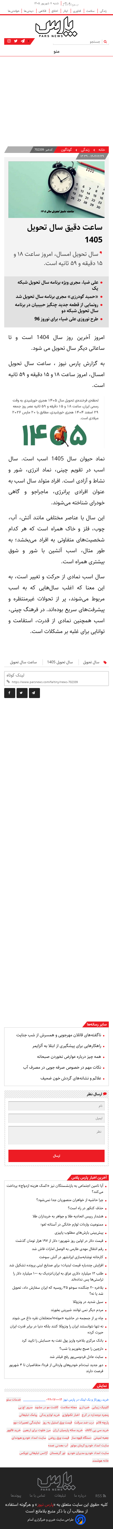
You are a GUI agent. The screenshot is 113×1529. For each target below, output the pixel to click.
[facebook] (9, 693)
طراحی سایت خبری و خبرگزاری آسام (51, 1519)
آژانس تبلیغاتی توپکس (33, 1453)
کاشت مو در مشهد (46, 1407)
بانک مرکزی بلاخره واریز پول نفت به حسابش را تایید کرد (62, 1340)
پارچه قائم (102, 1422)
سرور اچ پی (25, 1407)
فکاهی (43, 11)
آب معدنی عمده (58, 1445)
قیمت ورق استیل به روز (57, 1422)
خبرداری (84, 1407)
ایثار (66, 11)
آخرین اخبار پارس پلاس (89, 1178)
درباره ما (80, 1495)
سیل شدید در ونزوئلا (88, 1302)
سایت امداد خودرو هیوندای (29, 1437)
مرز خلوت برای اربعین (37, 1430)
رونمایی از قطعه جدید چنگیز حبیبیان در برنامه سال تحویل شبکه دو (56, 308)
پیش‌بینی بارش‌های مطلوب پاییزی (79, 1233)
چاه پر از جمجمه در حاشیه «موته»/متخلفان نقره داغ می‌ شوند (57, 1318)
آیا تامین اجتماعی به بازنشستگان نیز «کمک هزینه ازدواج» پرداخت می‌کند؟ (55, 1189)
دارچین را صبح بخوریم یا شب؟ (81, 1349)
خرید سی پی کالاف (97, 1430)
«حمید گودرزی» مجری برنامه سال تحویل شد (57, 297)
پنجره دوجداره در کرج (95, 1414)
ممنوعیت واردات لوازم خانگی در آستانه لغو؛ (71, 1224)
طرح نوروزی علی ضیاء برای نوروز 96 (66, 319)
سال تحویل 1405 (60, 662)
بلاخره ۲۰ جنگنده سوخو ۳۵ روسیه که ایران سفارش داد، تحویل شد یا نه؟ (57, 1291)
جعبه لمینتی (101, 1437)
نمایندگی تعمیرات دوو (26, 1422)
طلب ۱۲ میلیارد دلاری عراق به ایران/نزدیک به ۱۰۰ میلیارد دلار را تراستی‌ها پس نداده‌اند (58, 1276)
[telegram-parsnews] (22, 41)
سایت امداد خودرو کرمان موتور (89, 1445)
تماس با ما (38, 1495)
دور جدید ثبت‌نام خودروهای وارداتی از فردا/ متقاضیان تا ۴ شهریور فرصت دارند (56, 1368)
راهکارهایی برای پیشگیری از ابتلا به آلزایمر (66, 1046)
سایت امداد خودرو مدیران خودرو (88, 1453)
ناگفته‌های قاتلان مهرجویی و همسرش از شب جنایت (58, 1035)
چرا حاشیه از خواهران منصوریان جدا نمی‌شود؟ (69, 1200)
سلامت (90, 11)
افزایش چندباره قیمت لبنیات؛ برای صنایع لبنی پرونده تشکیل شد (56, 1265)
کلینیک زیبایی (100, 1407)
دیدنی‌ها (29, 11)
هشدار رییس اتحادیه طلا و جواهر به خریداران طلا (68, 1216)
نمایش (102, 1386)
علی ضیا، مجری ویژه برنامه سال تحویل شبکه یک (58, 286)
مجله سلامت (68, 1407)
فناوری (77, 11)
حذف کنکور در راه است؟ (85, 1208)
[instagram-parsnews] (9, 41)
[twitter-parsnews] (15, 41)
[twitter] (22, 693)
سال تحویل (91, 662)
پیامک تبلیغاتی (28, 1414)
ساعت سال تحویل (23, 662)
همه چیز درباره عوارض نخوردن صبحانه (69, 1056)
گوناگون (66, 150)
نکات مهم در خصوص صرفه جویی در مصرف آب (62, 1067)
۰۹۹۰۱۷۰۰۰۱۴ (54, 1399)
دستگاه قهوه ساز (81, 1437)
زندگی (103, 11)
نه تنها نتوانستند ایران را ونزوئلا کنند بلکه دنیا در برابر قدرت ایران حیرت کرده (56, 1329)
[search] (106, 41)
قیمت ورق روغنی (58, 1437)
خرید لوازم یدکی (49, 1414)
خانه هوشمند (100, 1460)
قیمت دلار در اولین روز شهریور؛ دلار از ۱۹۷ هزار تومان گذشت (59, 1241)
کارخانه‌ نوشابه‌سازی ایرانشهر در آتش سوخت (71, 1257)
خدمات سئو (13, 1399)
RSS (99, 1496)
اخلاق (55, 11)
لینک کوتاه (15, 675)
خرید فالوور (14, 1430)
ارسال (56, 1155)
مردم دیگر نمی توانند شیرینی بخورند (77, 1310)
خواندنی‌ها (13, 11)
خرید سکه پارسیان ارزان (68, 1430)
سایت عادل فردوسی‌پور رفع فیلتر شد (76, 1357)
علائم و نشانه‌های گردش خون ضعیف (70, 1078)
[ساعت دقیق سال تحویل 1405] (34, 693)
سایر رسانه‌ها (97, 1024)
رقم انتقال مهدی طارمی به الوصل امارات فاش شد (67, 1249)
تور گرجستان (57, 1453)
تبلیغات (60, 1495)
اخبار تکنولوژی (71, 1414)
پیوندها (16, 1495)
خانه (102, 150)
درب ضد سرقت (84, 1422)
